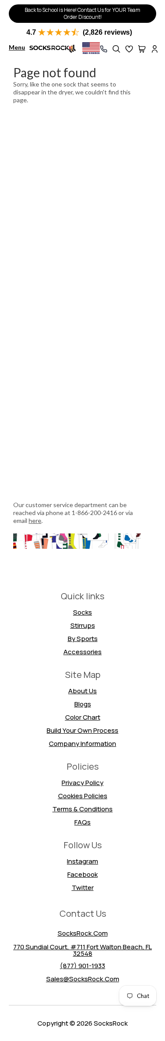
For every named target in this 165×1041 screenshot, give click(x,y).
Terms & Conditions (82, 809)
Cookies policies (82, 795)
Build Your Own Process (82, 730)
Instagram (82, 861)
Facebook (82, 874)
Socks (82, 612)
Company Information (82, 743)
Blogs (82, 704)
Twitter (83, 887)
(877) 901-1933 (82, 965)
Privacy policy (82, 782)
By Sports (83, 638)
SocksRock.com (83, 933)
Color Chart (82, 717)
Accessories (82, 651)
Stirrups (82, 625)
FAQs (82, 822)
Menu (17, 47)
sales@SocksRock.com (82, 978)
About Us (82, 690)
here (35, 520)
